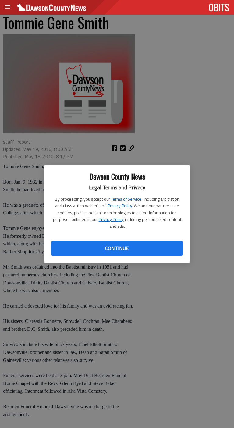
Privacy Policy (120, 205)
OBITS (219, 7)
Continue (117, 248)
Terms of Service (126, 199)
